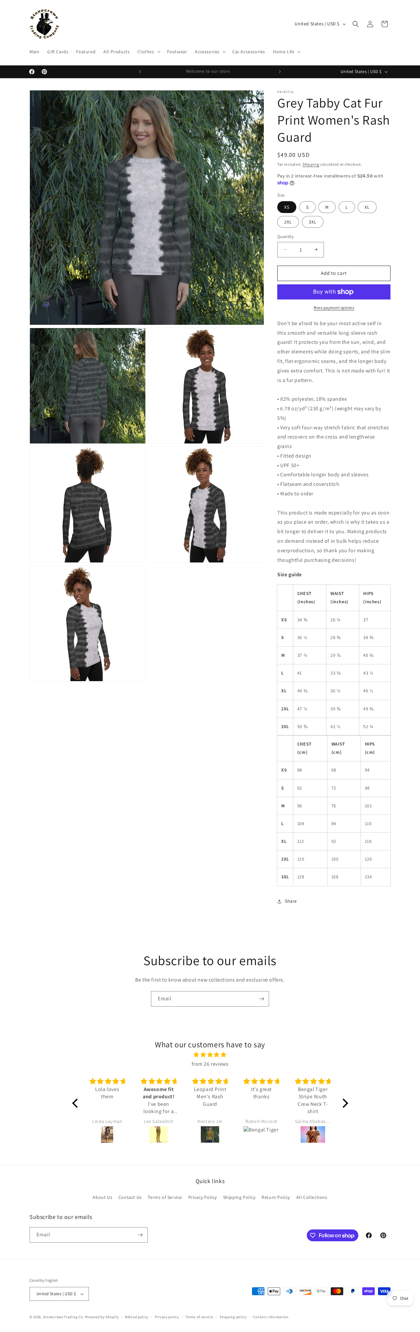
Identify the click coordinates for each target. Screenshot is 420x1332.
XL (367, 207)
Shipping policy (233, 1317)
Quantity (285, 236)
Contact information (270, 1317)
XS (286, 207)
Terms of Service (165, 1197)
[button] (148, 52)
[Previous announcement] (140, 71)
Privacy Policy (202, 1197)
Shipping (311, 164)
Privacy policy (167, 1317)
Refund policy (136, 1317)
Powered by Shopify (102, 1317)
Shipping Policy (239, 1197)
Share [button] (291, 901)
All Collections (311, 1197)
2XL (288, 222)
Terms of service (199, 1317)
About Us (102, 1197)
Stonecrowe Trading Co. (63, 1317)
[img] (210, 1055)
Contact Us (130, 1197)
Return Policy (276, 1197)
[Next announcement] (280, 71)
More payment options (334, 307)
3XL (313, 222)
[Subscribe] (261, 999)
